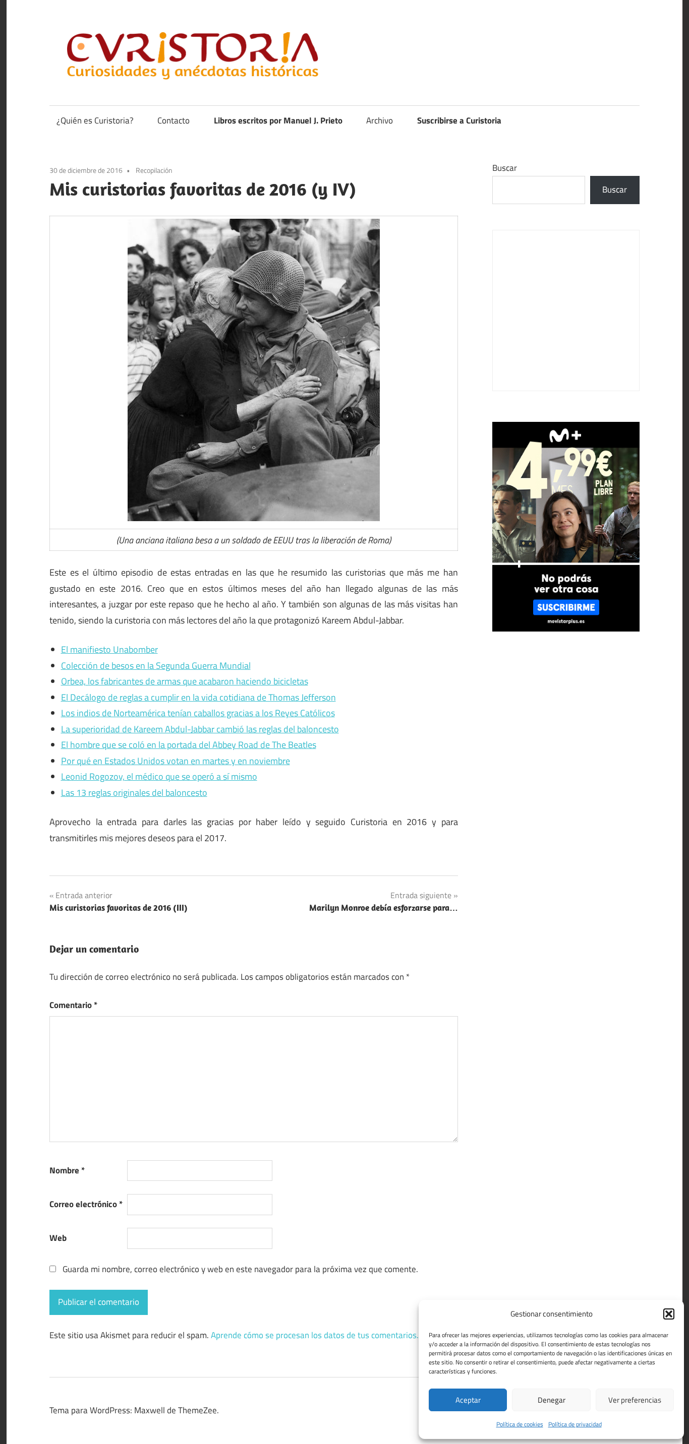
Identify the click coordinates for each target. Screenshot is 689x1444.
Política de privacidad (575, 1424)
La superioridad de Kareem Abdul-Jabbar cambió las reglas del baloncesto (200, 729)
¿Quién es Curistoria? (95, 120)
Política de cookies (519, 1424)
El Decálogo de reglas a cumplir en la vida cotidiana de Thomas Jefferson (198, 697)
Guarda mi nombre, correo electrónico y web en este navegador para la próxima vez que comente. (240, 1269)
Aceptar (468, 1400)
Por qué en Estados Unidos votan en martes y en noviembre (175, 761)
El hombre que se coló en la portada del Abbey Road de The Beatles (188, 744)
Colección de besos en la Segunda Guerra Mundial (156, 665)
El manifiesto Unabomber (109, 649)
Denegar (551, 1400)
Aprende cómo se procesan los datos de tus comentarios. (315, 1335)
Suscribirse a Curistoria (459, 120)
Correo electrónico (86, 1204)
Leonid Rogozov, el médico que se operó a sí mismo (159, 776)
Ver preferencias (634, 1400)
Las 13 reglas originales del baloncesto (134, 792)
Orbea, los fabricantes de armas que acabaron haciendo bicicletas (184, 681)
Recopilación (154, 170)
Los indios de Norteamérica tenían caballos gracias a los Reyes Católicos (198, 713)
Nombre (67, 1170)
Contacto (173, 120)
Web (58, 1237)
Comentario (73, 1005)
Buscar (504, 167)
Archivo (379, 120)
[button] (669, 1314)
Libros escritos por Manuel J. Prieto (278, 120)
